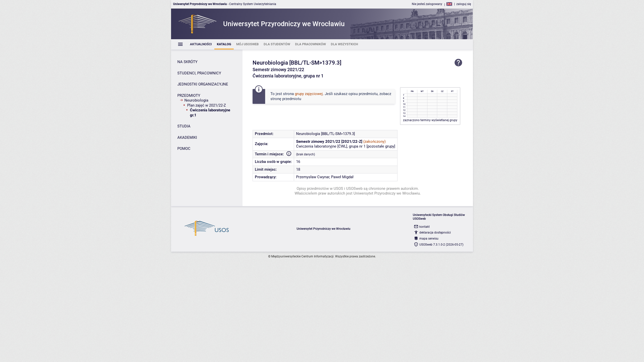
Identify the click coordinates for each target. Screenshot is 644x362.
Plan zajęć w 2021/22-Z (206, 105)
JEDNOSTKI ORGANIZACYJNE (202, 84)
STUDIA (183, 126)
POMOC (183, 148)
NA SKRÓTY (187, 62)
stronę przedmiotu (285, 99)
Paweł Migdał (342, 177)
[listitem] (200, 44)
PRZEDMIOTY (188, 95)
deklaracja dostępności (435, 232)
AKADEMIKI (187, 137)
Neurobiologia (196, 100)
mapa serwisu (428, 238)
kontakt (424, 227)
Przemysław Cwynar (312, 177)
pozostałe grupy (381, 146)
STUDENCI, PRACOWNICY (199, 73)
